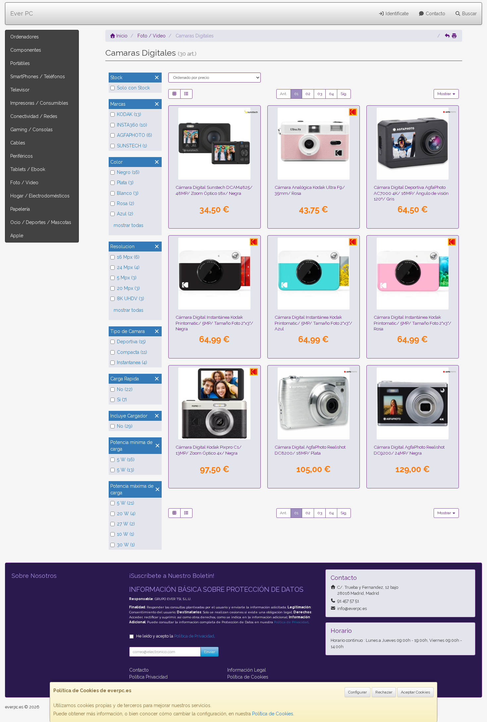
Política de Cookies (272, 713)
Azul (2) (125, 213)
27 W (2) (126, 524)
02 (307, 93)
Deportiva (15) (131, 341)
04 (331, 93)
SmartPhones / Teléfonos (37, 76)
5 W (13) (125, 469)
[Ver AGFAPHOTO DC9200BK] (412, 403)
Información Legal (246, 670)
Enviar (209, 651)
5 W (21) (125, 503)
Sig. (344, 93)
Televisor (19, 89)
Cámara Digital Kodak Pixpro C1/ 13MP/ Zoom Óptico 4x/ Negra (209, 449)
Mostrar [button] (444, 93)
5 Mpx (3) (126, 277)
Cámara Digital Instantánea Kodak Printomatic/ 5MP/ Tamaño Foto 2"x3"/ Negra (214, 322)
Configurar (357, 692)
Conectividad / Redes (33, 116)
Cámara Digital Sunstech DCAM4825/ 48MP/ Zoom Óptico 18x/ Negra (214, 190)
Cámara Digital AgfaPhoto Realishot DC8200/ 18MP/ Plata (310, 449)
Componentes (25, 50)
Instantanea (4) (132, 362)
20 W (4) (126, 513)
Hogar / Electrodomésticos (40, 195)
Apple (16, 235)
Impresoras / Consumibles (39, 103)
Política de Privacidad (291, 622)
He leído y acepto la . (175, 636)
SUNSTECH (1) (132, 145)
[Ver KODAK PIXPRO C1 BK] (214, 403)
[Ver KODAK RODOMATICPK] (412, 274)
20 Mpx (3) (128, 288)
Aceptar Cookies (415, 692)
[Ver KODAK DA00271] (313, 144)
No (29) (125, 426)
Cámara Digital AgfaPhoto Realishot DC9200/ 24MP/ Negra (409, 449)
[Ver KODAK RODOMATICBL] (313, 274)
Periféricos (21, 156)
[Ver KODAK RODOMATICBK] (214, 274)
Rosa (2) (125, 203)
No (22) (125, 389)
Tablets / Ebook (27, 169)
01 (296, 93)
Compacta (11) (132, 352)
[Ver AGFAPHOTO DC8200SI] (313, 403)
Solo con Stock (133, 87)
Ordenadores (24, 36)
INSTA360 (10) (132, 125)
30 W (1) (126, 544)
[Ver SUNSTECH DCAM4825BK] (214, 144)
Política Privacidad (148, 677)
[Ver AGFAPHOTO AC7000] (412, 144)
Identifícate (396, 13)
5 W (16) (126, 459)
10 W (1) (125, 534)
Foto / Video (24, 182)
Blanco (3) (127, 193)
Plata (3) (125, 182)
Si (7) (122, 399)
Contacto (434, 13)
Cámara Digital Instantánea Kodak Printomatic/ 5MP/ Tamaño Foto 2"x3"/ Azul (313, 322)
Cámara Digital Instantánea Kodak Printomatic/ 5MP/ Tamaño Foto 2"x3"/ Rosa (412, 322)
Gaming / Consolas (31, 129)
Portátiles (20, 63)
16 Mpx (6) (128, 257)
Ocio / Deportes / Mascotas (40, 222)
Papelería (20, 209)
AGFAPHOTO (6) (134, 135)
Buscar (469, 13)
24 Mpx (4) (128, 267)
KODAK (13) (129, 114)
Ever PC (21, 13)
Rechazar (383, 692)
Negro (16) (128, 172)
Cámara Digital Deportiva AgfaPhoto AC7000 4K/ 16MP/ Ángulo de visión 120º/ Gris (411, 193)
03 (319, 93)
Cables (17, 142)
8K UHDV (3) (130, 298)
